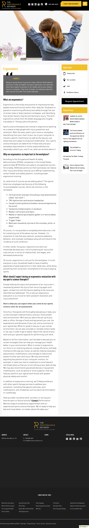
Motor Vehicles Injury (8, 506)
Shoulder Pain (57, 506)
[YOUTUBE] (42, 4)
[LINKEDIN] (35, 4)
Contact (35, 401)
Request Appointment (74, 101)
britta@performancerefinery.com (34, 440)
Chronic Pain (5, 511)
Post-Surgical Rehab (59, 508)
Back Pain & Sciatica (8, 503)
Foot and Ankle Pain (76, 508)
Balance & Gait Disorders (78, 506)
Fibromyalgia (40, 503)
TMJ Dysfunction (24, 511)
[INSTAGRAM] (32, 4)
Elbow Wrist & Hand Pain (26, 508)
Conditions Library (73, 92)
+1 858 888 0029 (29, 438)
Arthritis (38, 508)
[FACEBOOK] (29, 4)
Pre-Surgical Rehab (8, 508)
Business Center (51, 523)
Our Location (71, 80)
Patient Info (71, 73)
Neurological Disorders (43, 506)
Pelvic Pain (22, 506)
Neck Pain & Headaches (77, 503)
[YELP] (39, 4)
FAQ (68, 86)
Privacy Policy (31, 523)
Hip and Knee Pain (24, 503)
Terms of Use (40, 523)
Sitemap (22, 523)
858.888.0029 (53, 4)
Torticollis (56, 503)
